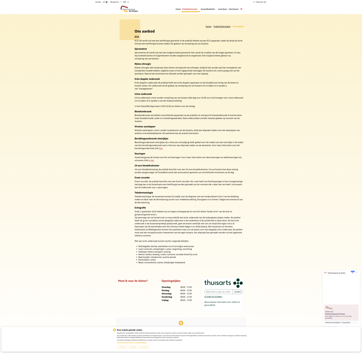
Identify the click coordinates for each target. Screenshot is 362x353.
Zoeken (237, 291)
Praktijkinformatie (189, 9)
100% (124, 2)
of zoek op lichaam (213, 296)
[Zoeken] (241, 9)
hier (161, 148)
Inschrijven (222, 9)
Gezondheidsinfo (208, 9)
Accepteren (144, 347)
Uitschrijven (234, 9)
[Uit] (107, 2)
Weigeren (133, 347)
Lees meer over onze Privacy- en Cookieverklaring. (132, 342)
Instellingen (122, 347)
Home (178, 9)
